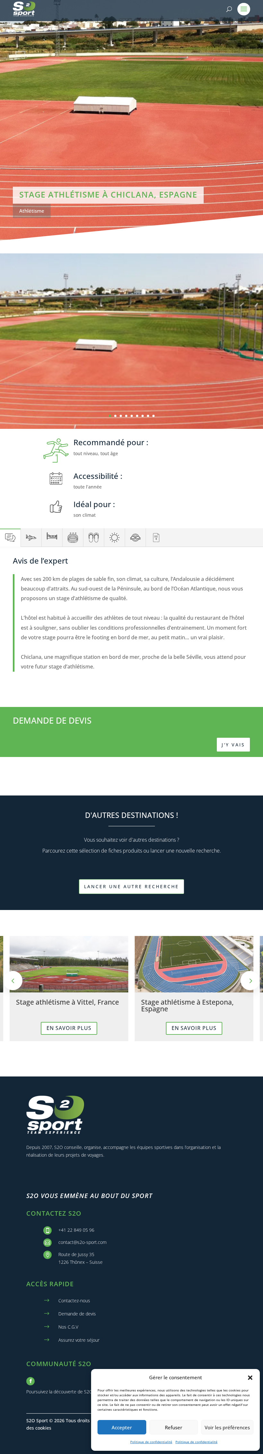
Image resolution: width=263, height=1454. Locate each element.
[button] (250, 1377)
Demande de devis (77, 1314)
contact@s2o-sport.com (82, 1242)
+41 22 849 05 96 (76, 1230)
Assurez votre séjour (78, 1340)
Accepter (122, 1427)
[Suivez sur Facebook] (30, 1381)
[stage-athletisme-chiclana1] (131, 427)
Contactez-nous (74, 1300)
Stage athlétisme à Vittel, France (67, 1002)
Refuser (173, 1427)
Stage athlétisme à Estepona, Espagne (187, 1005)
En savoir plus (69, 1028)
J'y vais (233, 745)
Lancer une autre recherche (131, 886)
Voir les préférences (227, 1427)
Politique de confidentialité (151, 1442)
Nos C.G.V (68, 1327)
